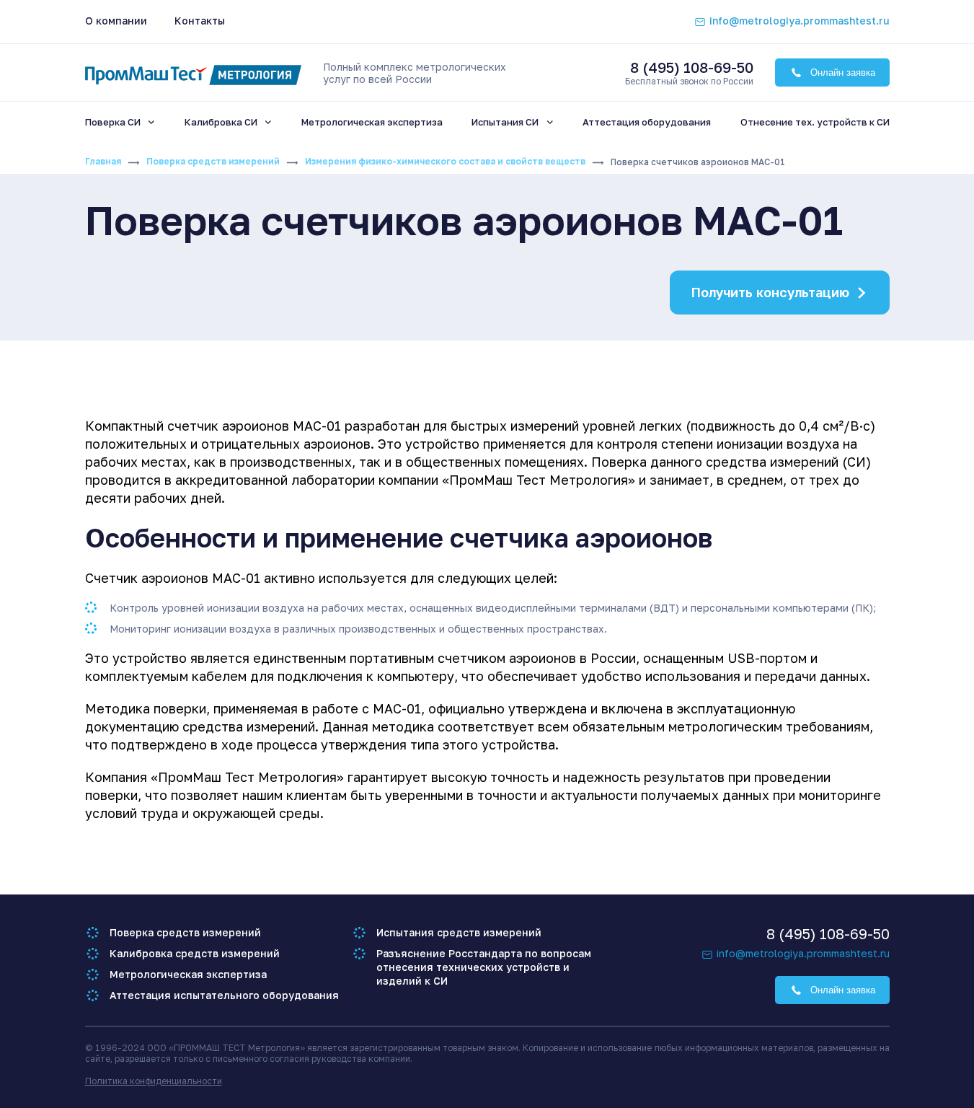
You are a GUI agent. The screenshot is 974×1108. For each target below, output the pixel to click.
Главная (103, 161)
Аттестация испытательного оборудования (224, 995)
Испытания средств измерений (458, 932)
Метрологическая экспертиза (188, 974)
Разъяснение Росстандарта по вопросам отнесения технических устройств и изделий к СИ (483, 967)
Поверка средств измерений (213, 161)
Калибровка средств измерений (195, 953)
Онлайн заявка (842, 72)
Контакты (199, 20)
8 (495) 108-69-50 (691, 67)
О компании (116, 20)
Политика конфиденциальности (153, 1081)
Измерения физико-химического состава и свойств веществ (445, 161)
